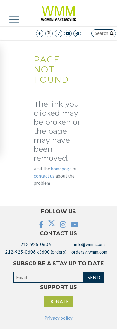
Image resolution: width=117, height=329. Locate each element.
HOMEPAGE (61, 168)
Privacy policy (58, 318)
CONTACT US (44, 175)
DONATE (58, 301)
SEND (94, 277)
